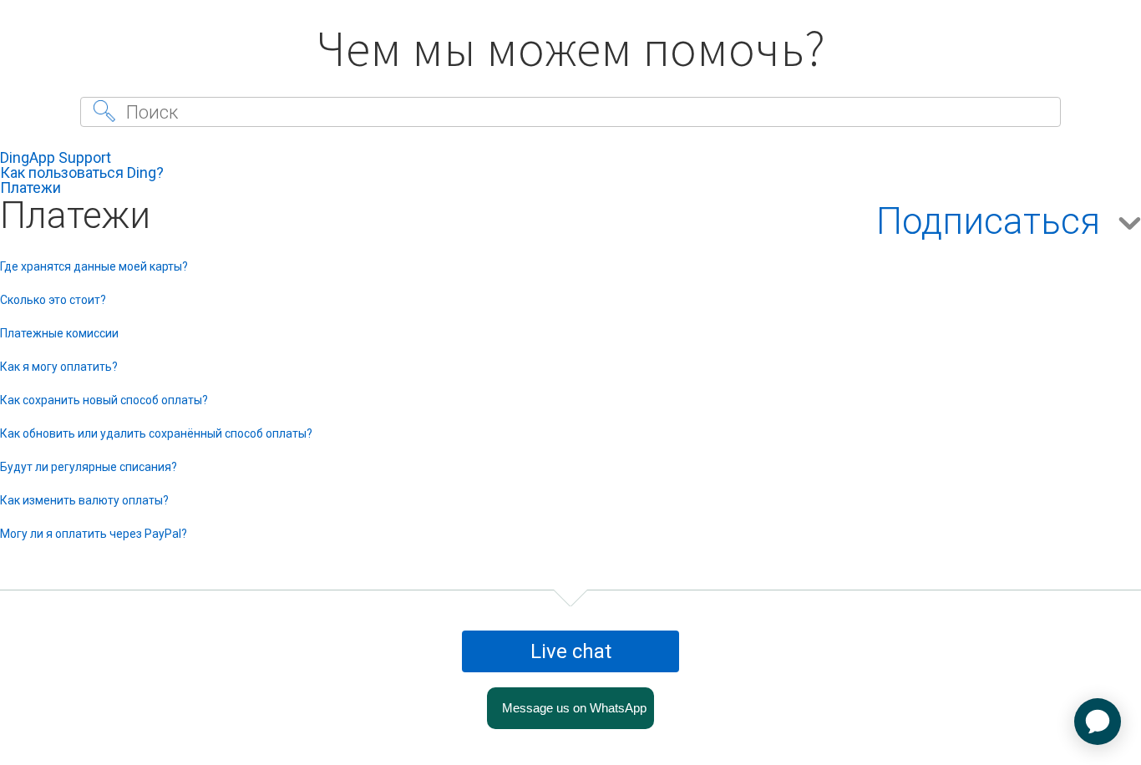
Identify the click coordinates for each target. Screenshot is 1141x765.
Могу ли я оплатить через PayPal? (93, 533)
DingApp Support (55, 157)
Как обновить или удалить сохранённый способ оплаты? (156, 433)
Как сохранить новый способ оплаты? (104, 400)
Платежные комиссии (59, 333)
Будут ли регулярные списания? (88, 467)
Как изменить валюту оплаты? (84, 500)
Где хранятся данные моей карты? (94, 266)
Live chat (570, 651)
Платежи (30, 187)
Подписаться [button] (988, 222)
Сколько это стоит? (53, 300)
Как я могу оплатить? (59, 366)
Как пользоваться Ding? (82, 172)
